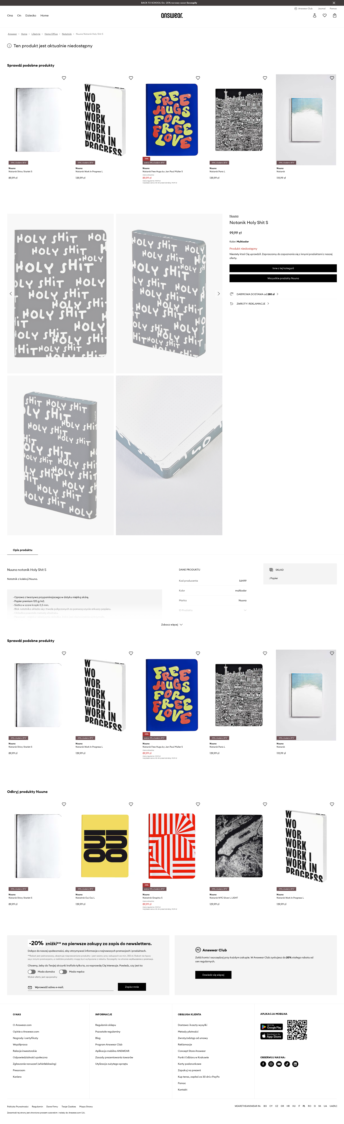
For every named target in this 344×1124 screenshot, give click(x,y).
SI (315, 1114)
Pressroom (19, 1070)
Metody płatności (188, 1031)
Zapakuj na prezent (189, 1070)
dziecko (30, 15)
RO (309, 1114)
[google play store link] (271, 1027)
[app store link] (271, 1035)
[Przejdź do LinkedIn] (295, 1064)
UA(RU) (333, 1114)
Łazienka (68, 23)
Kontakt (182, 1089)
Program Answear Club (108, 1044)
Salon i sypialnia (30, 23)
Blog (98, 1038)
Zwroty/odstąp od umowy (193, 1038)
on (19, 15)
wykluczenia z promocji (141, 959)
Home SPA (97, 23)
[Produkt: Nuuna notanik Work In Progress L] (105, 119)
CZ (276, 1114)
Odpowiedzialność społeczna (30, 1057)
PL (304, 1114)
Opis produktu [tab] (22, 550)
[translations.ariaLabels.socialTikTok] (287, 1064)
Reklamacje (185, 1044)
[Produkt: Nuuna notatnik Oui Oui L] (105, 846)
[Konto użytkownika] (314, 15)
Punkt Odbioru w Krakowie (193, 1057)
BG (265, 1114)
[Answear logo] (172, 15)
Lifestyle (82, 23)
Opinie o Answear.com (26, 1031)
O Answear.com (22, 1025)
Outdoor (131, 23)
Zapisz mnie (132, 986)
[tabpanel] (172, 591)
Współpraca (20, 1044)
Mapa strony (86, 1115)
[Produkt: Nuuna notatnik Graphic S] (172, 846)
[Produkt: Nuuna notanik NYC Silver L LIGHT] (239, 846)
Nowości (12, 23)
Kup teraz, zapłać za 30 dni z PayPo (198, 1076)
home (44, 15)
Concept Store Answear (192, 1051)
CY (271, 1114)
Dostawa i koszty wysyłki (192, 1025)
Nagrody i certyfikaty (25, 1038)
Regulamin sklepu (105, 1025)
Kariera (17, 1076)
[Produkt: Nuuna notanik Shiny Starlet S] (38, 119)
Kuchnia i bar (51, 23)
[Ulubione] (324, 15)
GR (282, 1114)
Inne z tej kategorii (283, 268)
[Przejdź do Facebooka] (263, 1064)
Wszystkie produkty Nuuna (283, 278)
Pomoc (182, 1083)
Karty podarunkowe (189, 1063)
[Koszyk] (335, 15)
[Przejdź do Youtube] (279, 1064)
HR (288, 1114)
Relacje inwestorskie (25, 1051)
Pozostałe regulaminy (107, 1031)
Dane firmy (52, 1115)
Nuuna (234, 216)
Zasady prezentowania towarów (114, 1057)
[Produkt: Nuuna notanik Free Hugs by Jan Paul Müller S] (172, 119)
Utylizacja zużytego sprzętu (111, 1063)
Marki (110, 23)
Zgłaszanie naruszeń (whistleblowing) (34, 1063)
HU (294, 1114)
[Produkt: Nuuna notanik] (306, 119)
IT (299, 1114)
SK (319, 1114)
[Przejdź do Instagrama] (271, 1064)
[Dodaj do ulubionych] (64, 78)
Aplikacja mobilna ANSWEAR (112, 1051)
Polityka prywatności (17, 1115)
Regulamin (37, 1115)
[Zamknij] (334, 3)
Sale (119, 23)
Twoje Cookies (69, 1115)
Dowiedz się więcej (213, 974)
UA (325, 1114)
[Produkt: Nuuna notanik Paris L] (239, 119)
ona (10, 15)
